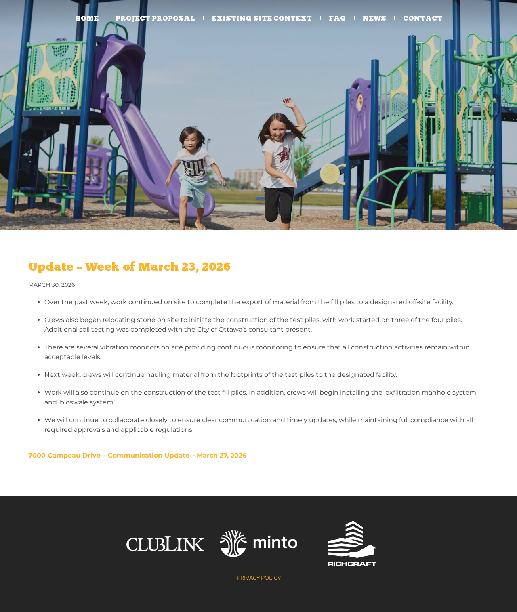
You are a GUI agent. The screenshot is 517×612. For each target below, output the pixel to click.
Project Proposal (155, 18)
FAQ (337, 18)
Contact (422, 18)
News (374, 18)
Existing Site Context (262, 18)
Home (87, 18)
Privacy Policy (259, 577)
